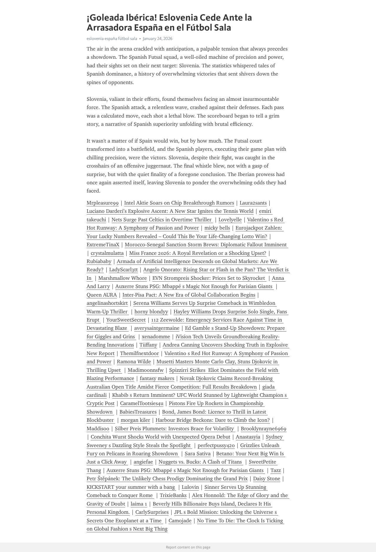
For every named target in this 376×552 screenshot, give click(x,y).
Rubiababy (99, 261)
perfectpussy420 (216, 445)
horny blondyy (151, 311)
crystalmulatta (107, 253)
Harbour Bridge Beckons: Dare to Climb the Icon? (213, 420)
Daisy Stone (266, 478)
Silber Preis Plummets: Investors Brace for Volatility (175, 428)
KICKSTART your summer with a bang (131, 487)
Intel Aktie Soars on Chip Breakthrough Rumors (179, 203)
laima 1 (139, 504)
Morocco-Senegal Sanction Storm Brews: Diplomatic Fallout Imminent (206, 244)
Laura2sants (253, 203)
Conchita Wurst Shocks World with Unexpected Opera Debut (160, 437)
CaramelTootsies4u (141, 403)
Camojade (180, 520)
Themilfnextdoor (139, 353)
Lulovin (190, 487)
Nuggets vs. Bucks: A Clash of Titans (201, 462)
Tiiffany (148, 345)
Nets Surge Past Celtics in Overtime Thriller (162, 219)
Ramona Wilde (134, 361)
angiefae (143, 462)
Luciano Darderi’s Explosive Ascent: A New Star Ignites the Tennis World (170, 211)
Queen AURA (102, 295)
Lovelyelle (230, 219)
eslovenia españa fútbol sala (112, 38)
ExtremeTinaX (103, 244)
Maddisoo (98, 428)
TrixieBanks (173, 495)
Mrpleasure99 (103, 203)
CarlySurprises (152, 512)
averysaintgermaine (156, 328)
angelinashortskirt (107, 303)
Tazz (276, 470)
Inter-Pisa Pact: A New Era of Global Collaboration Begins (188, 295)
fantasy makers (157, 378)
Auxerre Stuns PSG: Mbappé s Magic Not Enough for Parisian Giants (194, 286)
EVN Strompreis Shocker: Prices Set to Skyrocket (209, 278)
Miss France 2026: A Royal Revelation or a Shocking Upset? (197, 253)
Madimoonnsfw (146, 370)
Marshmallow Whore (122, 278)
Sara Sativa (198, 453)
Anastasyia (248, 437)
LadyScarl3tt (123, 269)
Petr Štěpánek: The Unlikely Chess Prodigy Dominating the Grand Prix (167, 478)
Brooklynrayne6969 (263, 428)
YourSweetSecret (126, 320)
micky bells (217, 228)
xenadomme (156, 336)
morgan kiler (135, 420)
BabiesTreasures (138, 412)
